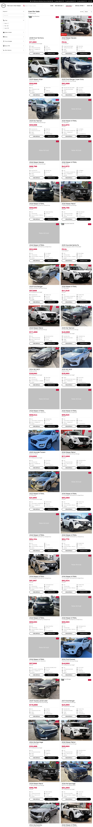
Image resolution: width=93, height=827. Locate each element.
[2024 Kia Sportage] (44, 730)
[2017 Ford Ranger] (76, 688)
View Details (36, 53)
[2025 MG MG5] (76, 357)
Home (51, 5)
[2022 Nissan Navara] (76, 26)
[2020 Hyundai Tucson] (44, 440)
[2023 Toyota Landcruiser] (44, 688)
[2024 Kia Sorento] (44, 813)
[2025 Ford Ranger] (44, 274)
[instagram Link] (91, 1)
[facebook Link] (89, 1)
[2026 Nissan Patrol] (76, 191)
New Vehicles (58, 5)
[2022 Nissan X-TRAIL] (44, 481)
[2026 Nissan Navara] (44, 150)
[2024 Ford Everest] (76, 647)
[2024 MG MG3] (44, 357)
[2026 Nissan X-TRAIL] (76, 108)
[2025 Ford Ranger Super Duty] (76, 67)
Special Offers (79, 5)
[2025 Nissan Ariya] (44, 67)
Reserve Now (51, 53)
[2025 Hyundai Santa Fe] (76, 233)
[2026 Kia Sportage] (76, 771)
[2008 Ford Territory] (44, 26)
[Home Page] (3, 6)
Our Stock (69, 5)
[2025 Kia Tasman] (44, 108)
